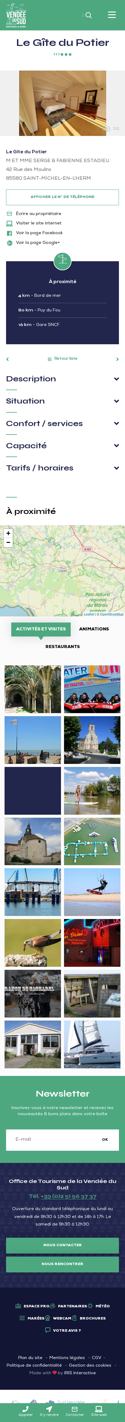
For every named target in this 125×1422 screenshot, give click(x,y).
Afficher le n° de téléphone (62, 197)
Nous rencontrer (62, 1264)
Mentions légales (67, 1358)
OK (105, 1140)
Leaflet (89, 614)
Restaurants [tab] (63, 647)
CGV (96, 1358)
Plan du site (30, 1358)
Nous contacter (62, 1245)
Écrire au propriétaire (38, 214)
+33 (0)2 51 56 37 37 (68, 1196)
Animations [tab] (94, 629)
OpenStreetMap (111, 614)
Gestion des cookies (90, 1366)
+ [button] (8, 533)
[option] (62, 103)
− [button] (8, 542)
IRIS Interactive (80, 1373)
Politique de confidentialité (34, 1366)
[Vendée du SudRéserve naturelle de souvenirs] (16, 15)
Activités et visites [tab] (41, 629)
